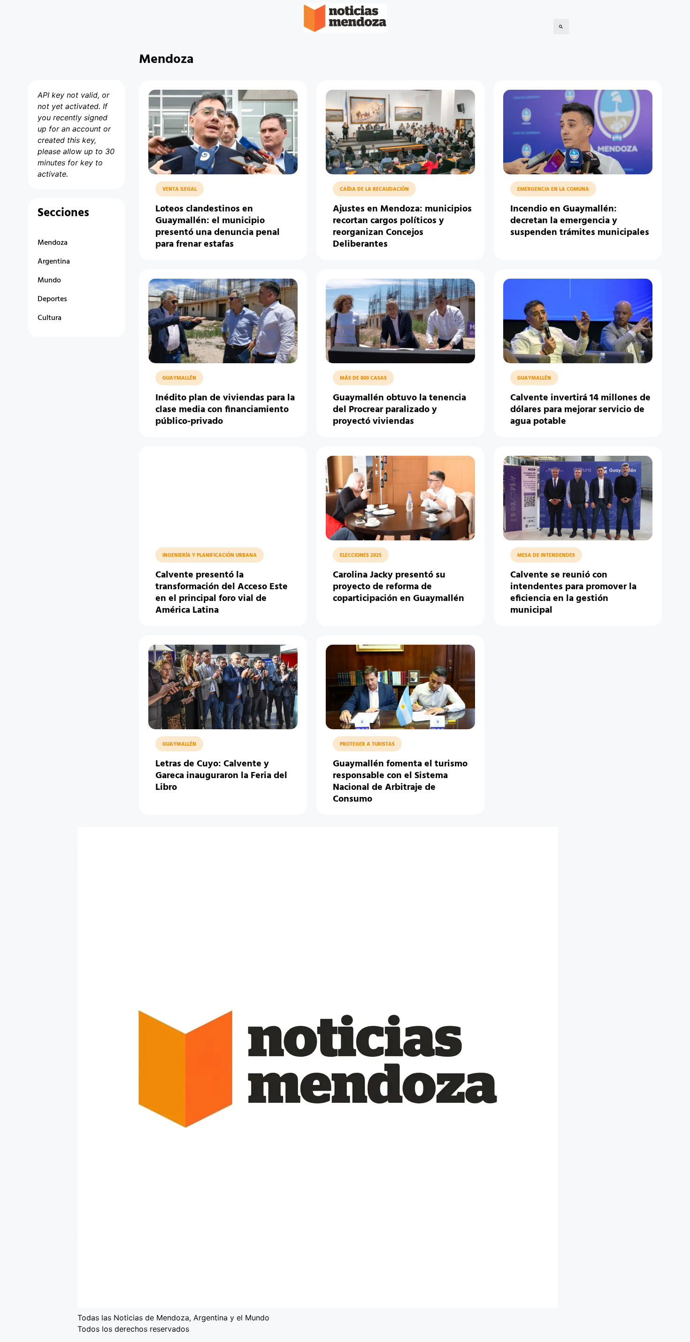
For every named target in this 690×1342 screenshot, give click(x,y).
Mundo (49, 280)
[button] (561, 26)
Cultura (49, 318)
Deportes (52, 299)
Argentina (54, 262)
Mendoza (53, 243)
